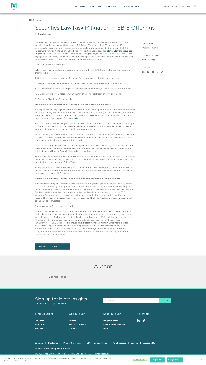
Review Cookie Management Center (52, 349)
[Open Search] (195, 6)
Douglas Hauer (45, 34)
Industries (40, 325)
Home (31, 20)
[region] (103, 359)
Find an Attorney (77, 325)
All (39, 20)
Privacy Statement (72, 343)
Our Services (112, 6)
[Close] (201, 359)
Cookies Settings (140, 360)
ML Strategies (119, 343)
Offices (181, 6)
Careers (174, 6)
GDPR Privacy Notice (97, 343)
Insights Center (131, 6)
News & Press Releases (114, 325)
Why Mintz (80, 6)
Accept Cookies (174, 360)
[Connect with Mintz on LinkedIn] (139, 322)
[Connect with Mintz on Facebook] (145, 322)
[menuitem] (80, 6)
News (188, 6)
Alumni (166, 6)
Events (106, 328)
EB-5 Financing (148, 60)
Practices (39, 321)
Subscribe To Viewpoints (50, 246)
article (77, 118)
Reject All (157, 360)
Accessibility (149, 343)
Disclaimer (53, 343)
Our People (95, 6)
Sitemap (39, 343)
